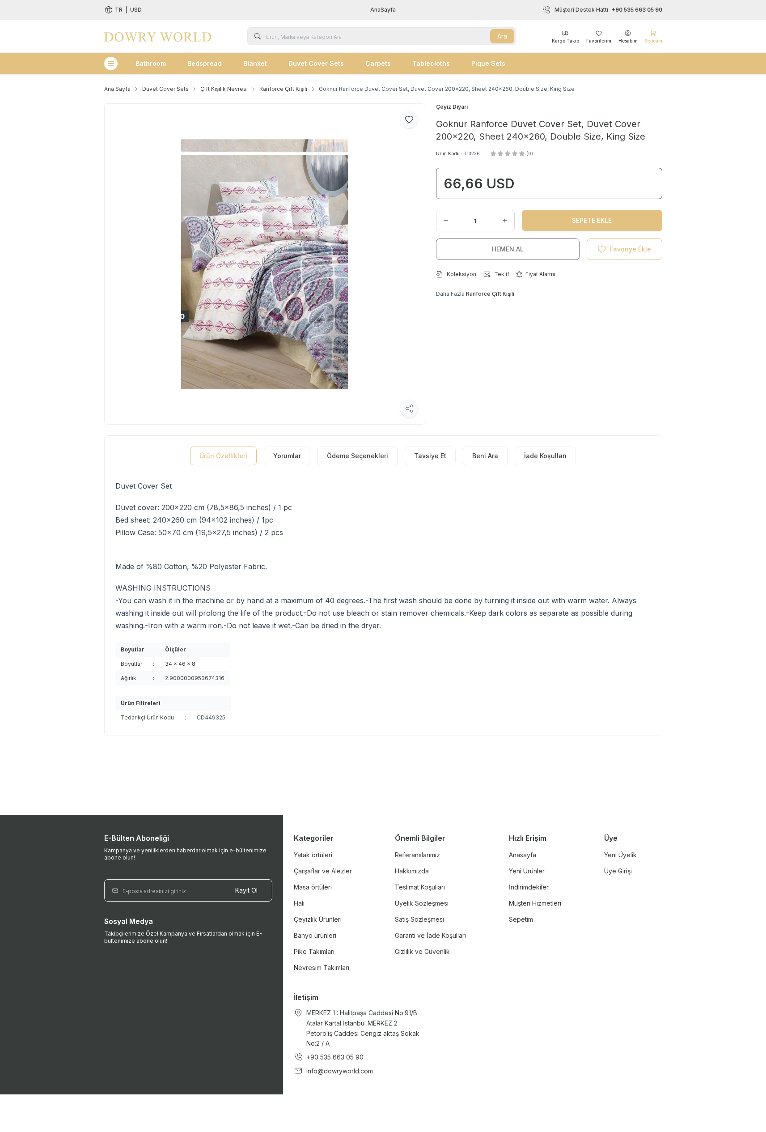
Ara (502, 36)
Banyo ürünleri (315, 935)
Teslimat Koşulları (420, 887)
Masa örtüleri (313, 887)
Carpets (378, 63)
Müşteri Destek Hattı (608, 9)
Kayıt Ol (246, 890)
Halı (299, 903)
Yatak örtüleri (313, 855)
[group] (265, 264)
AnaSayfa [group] (383, 9)
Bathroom (150, 63)
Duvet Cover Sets (316, 63)
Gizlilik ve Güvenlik (422, 951)
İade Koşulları (545, 456)
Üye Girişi (618, 871)
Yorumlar (287, 456)
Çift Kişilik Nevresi (224, 88)
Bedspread (204, 63)
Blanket (255, 63)
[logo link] (158, 36)
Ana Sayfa (117, 88)
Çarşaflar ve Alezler (323, 871)
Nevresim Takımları (321, 967)
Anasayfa (522, 855)
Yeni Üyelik (620, 855)
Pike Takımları (314, 951)
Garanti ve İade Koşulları (430, 935)
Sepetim (521, 919)
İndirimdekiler (529, 887)
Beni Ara (485, 456)
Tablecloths (431, 63)
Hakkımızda (412, 871)
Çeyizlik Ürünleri (318, 919)
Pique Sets (488, 63)
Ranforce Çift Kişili (283, 88)
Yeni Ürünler (527, 871)
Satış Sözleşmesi (419, 919)
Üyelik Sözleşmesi (422, 903)
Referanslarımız (417, 855)
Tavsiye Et (430, 456)
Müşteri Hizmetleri (535, 903)
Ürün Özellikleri (223, 456)
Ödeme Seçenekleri (357, 456)
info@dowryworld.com (339, 1071)
